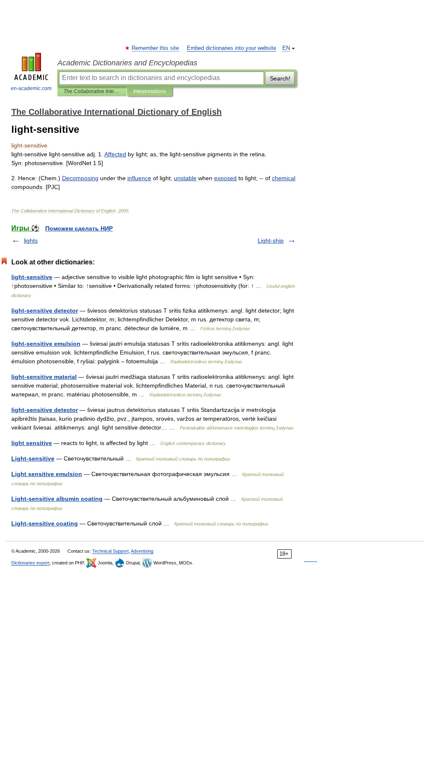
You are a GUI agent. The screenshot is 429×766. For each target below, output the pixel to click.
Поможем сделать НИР (79, 228)
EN (286, 48)
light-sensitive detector (44, 310)
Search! (280, 78)
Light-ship (271, 240)
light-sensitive (31, 277)
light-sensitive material (44, 376)
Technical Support (110, 551)
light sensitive (31, 443)
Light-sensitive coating (44, 523)
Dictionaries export (30, 562)
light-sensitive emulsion (45, 343)
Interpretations (149, 91)
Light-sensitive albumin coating (57, 498)
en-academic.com (31, 88)
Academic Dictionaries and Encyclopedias (127, 63)
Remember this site (155, 48)
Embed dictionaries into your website (231, 48)
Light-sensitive (32, 458)
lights (31, 240)
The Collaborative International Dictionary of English (92, 91)
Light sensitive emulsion (46, 474)
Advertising (142, 551)
